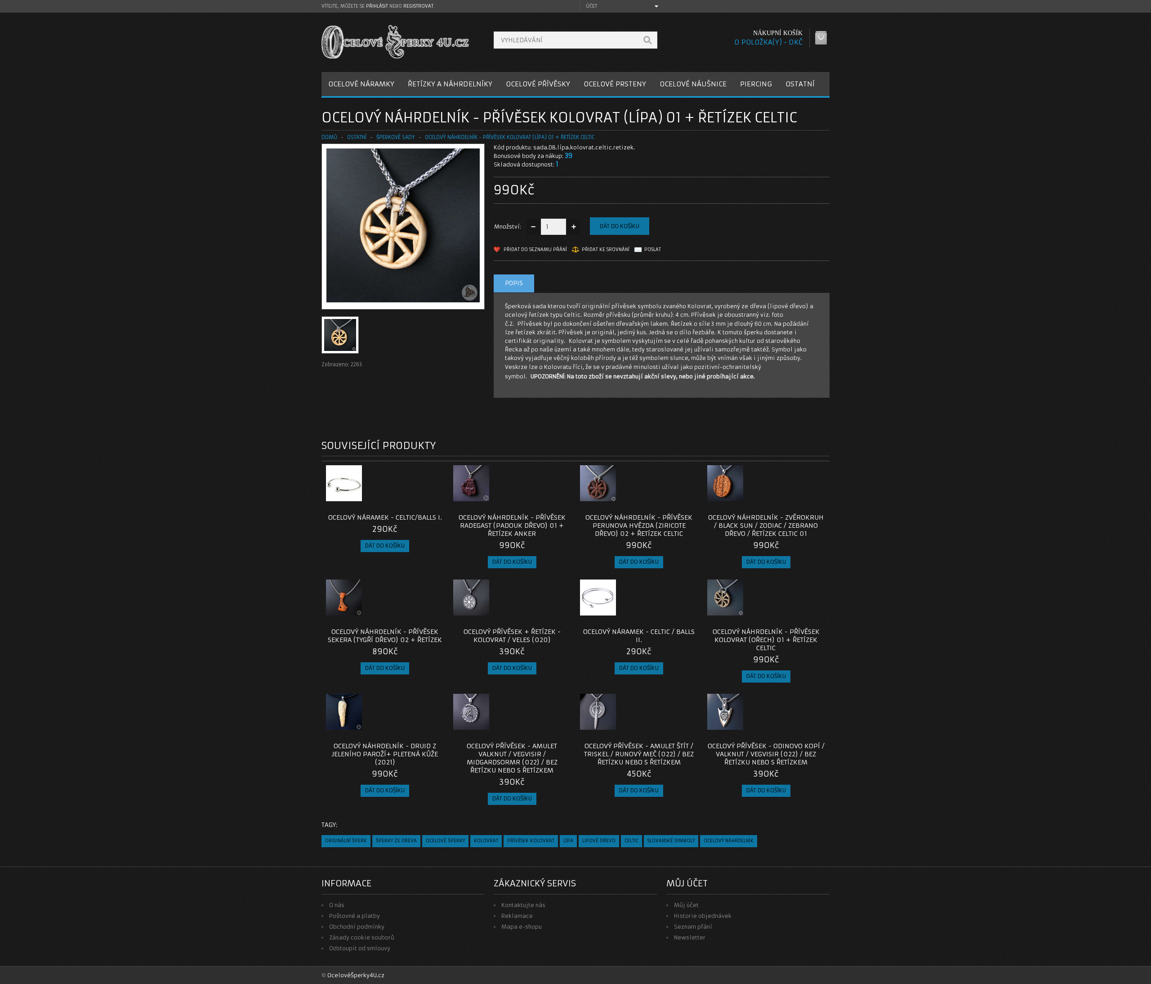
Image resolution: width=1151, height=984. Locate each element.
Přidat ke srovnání (605, 249)
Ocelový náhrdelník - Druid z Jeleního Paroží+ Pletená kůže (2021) (385, 754)
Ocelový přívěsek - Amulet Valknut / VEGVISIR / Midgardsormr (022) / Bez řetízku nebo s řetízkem (512, 758)
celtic (631, 841)
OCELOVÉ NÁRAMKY (361, 84)
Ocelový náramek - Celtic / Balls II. (639, 636)
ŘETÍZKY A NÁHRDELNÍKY (450, 84)
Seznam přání (693, 926)
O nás (336, 905)
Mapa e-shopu (521, 926)
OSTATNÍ (800, 84)
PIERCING (756, 84)
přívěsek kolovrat (530, 841)
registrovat (418, 6)
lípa (568, 841)
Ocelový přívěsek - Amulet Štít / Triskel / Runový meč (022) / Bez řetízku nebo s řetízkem (639, 754)
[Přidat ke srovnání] (434, 498)
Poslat (652, 249)
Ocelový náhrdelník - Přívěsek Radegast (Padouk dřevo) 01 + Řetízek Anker (512, 525)
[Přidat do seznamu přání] (419, 498)
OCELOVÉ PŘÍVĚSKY (538, 84)
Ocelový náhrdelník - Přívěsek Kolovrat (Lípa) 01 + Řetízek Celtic (509, 137)
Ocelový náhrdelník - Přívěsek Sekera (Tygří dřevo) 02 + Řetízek (385, 636)
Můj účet (686, 905)
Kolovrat (486, 841)
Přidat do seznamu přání (535, 249)
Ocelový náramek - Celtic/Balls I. (385, 517)
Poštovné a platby (354, 915)
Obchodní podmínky (356, 926)
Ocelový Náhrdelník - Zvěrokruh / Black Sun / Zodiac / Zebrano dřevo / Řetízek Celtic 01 (766, 525)
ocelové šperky (445, 841)
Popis (514, 283)
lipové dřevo (599, 841)
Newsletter (689, 937)
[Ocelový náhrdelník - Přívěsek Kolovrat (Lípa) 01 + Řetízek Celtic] (403, 300)
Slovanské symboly (671, 841)
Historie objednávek (703, 915)
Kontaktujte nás (523, 905)
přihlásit (377, 6)
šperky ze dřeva (396, 841)
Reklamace (517, 915)
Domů (329, 137)
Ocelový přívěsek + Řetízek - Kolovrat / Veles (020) (512, 636)
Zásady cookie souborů (361, 937)
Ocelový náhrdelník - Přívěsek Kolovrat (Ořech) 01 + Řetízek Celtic (766, 640)
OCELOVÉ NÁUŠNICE (693, 84)
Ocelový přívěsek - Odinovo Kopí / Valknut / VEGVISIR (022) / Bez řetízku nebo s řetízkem (766, 754)
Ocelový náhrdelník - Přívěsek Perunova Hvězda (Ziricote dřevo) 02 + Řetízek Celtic (638, 525)
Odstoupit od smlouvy (359, 948)
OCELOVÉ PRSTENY (615, 84)
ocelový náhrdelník (729, 841)
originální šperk (346, 841)
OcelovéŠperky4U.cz (355, 975)
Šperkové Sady (395, 137)
